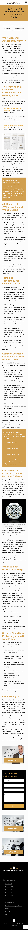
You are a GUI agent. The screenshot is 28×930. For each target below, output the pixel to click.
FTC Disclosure (9, 909)
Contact (7, 912)
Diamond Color (9, 887)
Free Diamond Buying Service (13, 906)
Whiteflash (6, 189)
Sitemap (7, 915)
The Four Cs (8, 884)
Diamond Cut (9, 896)
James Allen (14, 189)
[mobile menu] (26, 2)
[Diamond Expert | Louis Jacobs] (14, 2)
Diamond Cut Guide (11, 443)
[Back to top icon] (14, 920)
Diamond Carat (9, 893)
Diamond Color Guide (12, 449)
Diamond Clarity (10, 890)
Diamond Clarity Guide (12, 455)
